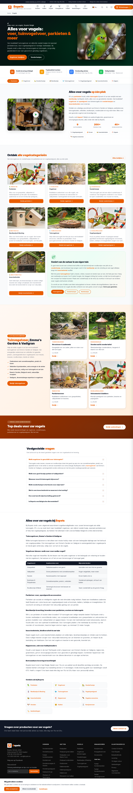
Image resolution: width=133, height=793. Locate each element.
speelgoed (83, 101)
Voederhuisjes (36, 57)
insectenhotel (62, 270)
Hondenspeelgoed (49, 769)
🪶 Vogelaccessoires (77, 136)
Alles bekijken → (118, 158)
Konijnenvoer (98, 748)
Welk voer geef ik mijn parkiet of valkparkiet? (46, 474)
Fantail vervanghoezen (99, 775)
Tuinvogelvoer (57, 291)
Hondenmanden (48, 748)
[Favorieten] (111, 7)
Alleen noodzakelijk (29, 789)
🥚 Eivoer (90, 132)
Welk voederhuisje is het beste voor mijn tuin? (46, 485)
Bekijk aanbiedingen (113, 427)
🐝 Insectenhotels (102, 81)
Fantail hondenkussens (99, 770)
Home (9, 13)
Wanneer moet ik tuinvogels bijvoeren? (44, 479)
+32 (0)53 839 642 (13, 756)
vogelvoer (73, 101)
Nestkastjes (85, 291)
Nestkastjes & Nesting (84, 760)
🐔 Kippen (115, 81)
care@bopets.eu (25, 756)
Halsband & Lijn (47, 772)
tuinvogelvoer (65, 274)
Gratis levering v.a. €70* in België (36, 2)
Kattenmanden (64, 766)
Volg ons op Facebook (15, 760)
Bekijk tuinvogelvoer (17, 383)
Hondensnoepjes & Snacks (49, 764)
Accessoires (98, 755)
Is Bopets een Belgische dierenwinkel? (44, 501)
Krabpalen (63, 748)
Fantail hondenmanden (48, 756)
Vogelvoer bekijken (17, 57)
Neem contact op (119, 729)
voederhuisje (55, 268)
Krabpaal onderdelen (67, 760)
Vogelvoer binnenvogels (81, 753)
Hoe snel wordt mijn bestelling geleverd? (45, 496)
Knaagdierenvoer (100, 752)
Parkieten (80, 748)
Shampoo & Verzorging (46, 776)
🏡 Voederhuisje (39, 81)
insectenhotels (74, 104)
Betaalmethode (116, 755)
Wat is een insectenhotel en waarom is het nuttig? (48, 490)
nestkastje (73, 99)
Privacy (114, 767)
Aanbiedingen (116, 764)
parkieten (77, 96)
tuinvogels (94, 96)
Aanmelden (34, 771)
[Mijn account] (107, 7)
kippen (79, 117)
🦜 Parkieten (13, 81)
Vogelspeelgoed (82, 766)
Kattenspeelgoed (65, 770)
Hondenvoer (47, 760)
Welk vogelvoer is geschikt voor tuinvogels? (46, 459)
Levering (114, 758)
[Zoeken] (102, 7)
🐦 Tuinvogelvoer (68, 81)
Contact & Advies (117, 748)
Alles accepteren (12, 789)
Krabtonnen (63, 763)
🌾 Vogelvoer (25, 81)
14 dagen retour (117, 761)
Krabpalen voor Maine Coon (65, 756)
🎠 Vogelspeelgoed (84, 81)
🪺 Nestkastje (54, 81)
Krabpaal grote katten (67, 752)
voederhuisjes (107, 101)
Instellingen (43, 789)
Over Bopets (116, 752)
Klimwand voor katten (67, 776)
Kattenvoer (63, 773)
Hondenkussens (48, 752)
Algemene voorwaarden (116, 772)
